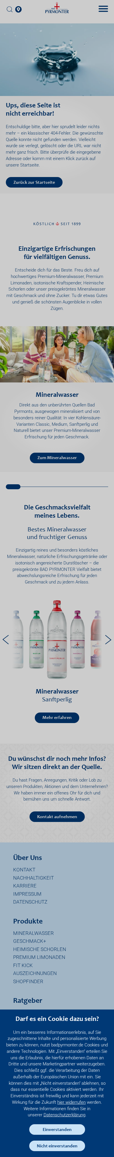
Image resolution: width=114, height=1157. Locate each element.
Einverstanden (57, 1129)
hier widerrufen (71, 1102)
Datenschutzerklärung (64, 1114)
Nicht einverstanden (57, 1146)
